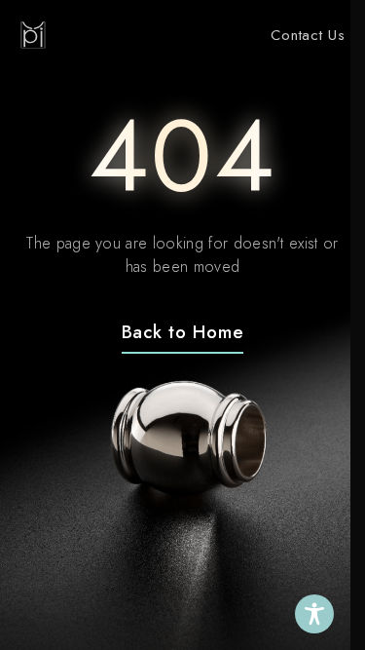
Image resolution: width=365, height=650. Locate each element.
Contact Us (308, 35)
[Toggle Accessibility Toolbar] (314, 614)
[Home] (33, 35)
